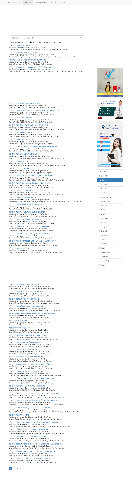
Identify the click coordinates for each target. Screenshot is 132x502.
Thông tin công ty (14, 2)
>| (24, 468)
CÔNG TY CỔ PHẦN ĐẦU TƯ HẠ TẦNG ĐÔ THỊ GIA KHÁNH (28, 429)
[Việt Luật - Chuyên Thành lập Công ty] (110, 82)
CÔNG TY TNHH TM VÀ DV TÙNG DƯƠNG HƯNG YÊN (27, 212)
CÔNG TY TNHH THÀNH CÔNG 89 (20, 118)
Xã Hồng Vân (103, 206)
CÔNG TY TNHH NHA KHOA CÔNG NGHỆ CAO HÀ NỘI (27, 335)
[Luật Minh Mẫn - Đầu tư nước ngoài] (110, 109)
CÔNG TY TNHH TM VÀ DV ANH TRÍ (21, 45)
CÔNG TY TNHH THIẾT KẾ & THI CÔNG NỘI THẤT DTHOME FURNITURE (33, 400)
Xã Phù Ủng (102, 210)
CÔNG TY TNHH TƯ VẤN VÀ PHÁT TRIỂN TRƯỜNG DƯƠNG (29, 190)
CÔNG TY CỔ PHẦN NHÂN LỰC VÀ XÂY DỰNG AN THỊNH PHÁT (30, 408)
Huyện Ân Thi (103, 176)
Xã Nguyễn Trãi (104, 201)
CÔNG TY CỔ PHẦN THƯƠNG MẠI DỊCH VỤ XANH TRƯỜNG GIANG (32, 379)
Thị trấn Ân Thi (103, 180)
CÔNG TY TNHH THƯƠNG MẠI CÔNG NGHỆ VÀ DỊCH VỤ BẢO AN (31, 176)
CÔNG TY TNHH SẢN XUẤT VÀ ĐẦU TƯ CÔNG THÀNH (27, 386)
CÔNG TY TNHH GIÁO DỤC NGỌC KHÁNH (23, 53)
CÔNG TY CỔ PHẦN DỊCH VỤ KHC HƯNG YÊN (24, 299)
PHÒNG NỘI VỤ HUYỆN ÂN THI (19, 321)
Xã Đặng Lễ (102, 239)
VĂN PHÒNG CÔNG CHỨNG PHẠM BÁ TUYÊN (24, 103)
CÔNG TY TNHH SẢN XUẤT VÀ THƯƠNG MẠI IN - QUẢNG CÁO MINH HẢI (33, 393)
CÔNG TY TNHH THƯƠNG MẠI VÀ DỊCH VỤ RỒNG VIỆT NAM (29, 183)
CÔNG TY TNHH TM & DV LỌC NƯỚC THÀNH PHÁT (26, 292)
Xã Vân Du (102, 222)
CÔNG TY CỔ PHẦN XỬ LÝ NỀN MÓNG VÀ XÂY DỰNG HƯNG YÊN (31, 364)
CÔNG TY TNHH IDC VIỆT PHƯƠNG (21, 132)
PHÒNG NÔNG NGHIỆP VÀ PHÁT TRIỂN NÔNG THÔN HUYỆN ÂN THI (32, 313)
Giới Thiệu (53, 3)
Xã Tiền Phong (103, 256)
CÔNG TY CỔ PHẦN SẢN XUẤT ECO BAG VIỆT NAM (26, 371)
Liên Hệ (62, 3)
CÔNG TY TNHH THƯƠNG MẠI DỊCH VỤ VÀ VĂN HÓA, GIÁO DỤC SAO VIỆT (34, 110)
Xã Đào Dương (103, 218)
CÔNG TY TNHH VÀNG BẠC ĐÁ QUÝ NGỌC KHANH (26, 357)
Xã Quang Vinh (103, 227)
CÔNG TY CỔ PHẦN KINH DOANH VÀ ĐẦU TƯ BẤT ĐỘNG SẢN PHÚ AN (33, 67)
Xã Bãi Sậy (102, 214)
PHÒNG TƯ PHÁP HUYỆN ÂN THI (20, 328)
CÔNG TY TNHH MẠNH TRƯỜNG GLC (22, 139)
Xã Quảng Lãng (104, 235)
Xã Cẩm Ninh (103, 244)
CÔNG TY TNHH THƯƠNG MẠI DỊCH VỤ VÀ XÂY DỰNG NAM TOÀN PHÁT (33, 422)
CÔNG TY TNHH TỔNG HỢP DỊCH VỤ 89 (22, 197)
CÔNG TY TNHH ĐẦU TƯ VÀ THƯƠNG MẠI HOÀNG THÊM (28, 125)
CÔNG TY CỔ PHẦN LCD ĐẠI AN (20, 161)
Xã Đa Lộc (102, 248)
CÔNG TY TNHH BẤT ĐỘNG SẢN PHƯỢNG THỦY (25, 342)
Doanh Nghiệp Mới (41, 3)
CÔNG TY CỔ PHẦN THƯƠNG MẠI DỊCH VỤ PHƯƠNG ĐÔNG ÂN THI (32, 451)
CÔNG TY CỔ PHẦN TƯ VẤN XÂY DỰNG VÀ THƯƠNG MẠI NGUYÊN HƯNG (34, 147)
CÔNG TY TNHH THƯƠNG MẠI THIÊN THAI (23, 350)
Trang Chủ (28, 3)
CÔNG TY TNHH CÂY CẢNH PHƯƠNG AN (23, 154)
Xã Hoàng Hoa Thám (105, 197)
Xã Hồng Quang (104, 261)
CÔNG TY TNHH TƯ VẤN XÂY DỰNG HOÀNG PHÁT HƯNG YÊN (30, 458)
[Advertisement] (51, 20)
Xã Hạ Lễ (102, 265)
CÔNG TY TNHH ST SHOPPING (19, 248)
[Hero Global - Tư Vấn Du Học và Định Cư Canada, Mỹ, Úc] (110, 144)
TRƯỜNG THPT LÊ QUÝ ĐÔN (19, 169)
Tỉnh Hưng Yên (103, 172)
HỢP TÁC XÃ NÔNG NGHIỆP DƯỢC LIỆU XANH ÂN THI (27, 60)
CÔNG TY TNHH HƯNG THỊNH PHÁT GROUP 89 (25, 284)
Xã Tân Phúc (103, 193)
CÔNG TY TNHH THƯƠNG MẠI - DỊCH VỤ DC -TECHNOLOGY (29, 219)
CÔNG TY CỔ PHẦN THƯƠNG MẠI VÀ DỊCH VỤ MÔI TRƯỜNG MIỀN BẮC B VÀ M (36, 444)
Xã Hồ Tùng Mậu (104, 252)
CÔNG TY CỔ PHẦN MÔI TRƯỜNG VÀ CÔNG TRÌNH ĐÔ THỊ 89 (30, 226)
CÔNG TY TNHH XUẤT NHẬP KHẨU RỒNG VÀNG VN (26, 205)
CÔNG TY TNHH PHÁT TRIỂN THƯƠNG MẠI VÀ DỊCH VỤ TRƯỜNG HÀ (32, 241)
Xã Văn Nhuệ (103, 184)
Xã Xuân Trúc (103, 231)
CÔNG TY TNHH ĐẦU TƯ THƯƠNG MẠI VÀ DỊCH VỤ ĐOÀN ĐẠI (30, 234)
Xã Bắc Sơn (102, 189)
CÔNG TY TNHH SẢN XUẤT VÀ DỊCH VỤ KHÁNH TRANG (28, 437)
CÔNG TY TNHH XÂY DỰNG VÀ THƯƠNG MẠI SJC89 (26, 306)
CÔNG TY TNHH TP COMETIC (19, 415)
